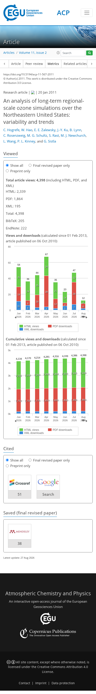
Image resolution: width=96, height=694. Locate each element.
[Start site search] (89, 53)
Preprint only (20, 171)
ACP (63, 12)
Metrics (53, 64)
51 (20, 494)
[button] (58, 53)
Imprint (40, 683)
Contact (24, 683)
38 (20, 543)
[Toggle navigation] (87, 12)
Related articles (75, 64)
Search (48, 494)
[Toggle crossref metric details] (19, 482)
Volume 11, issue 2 (33, 53)
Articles (9, 53)
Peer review (34, 64)
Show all (16, 165)
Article (16, 64)
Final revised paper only (51, 165)
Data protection (63, 683)
